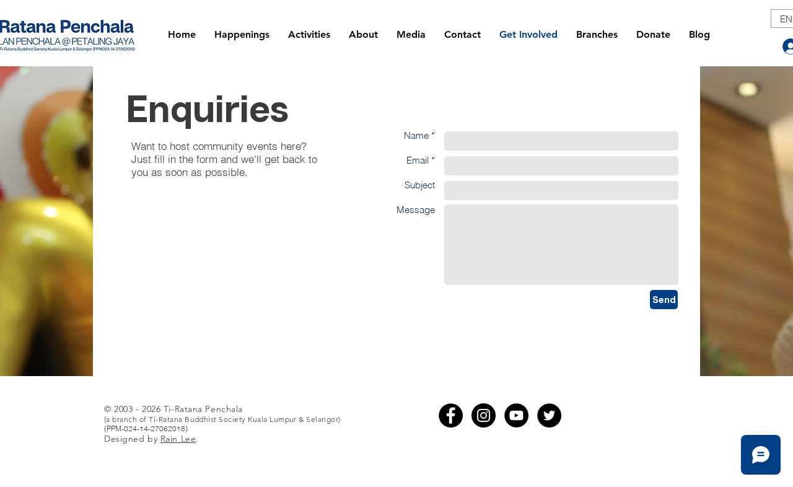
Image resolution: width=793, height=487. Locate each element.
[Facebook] (451, 415)
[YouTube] (516, 415)
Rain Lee (178, 438)
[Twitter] (549, 415)
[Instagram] (483, 415)
